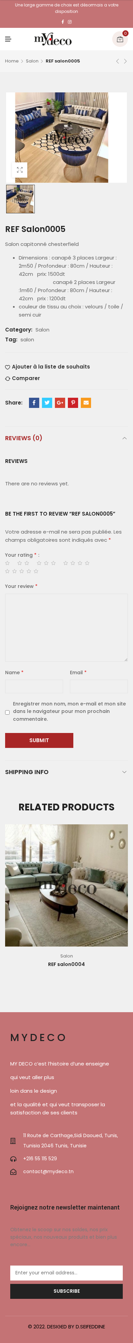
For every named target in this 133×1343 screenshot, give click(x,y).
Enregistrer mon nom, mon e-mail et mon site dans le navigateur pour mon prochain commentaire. (69, 711)
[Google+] (60, 403)
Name (14, 672)
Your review (21, 586)
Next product (125, 61)
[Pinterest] (73, 403)
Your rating (20, 555)
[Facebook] (63, 22)
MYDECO (39, 1037)
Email (78, 672)
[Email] (86, 403)
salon (27, 339)
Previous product (117, 61)
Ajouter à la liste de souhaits (51, 366)
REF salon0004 (66, 964)
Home (12, 61)
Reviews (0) (23, 438)
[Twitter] (47, 403)
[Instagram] (70, 22)
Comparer (26, 378)
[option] (20, 199)
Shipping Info (26, 772)
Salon (32, 61)
